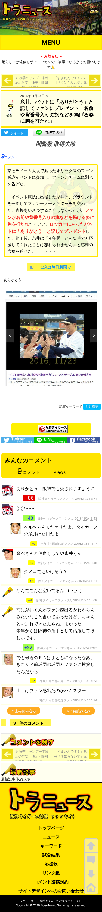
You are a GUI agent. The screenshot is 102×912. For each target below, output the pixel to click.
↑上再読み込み (23, 711)
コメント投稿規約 (51, 881)
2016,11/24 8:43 (86, 518)
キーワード (51, 846)
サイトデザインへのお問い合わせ (51, 890)
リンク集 (51, 872)
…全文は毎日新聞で (54, 267)
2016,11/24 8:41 (86, 499)
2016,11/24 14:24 (85, 700)
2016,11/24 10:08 (85, 600)
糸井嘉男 (91, 407)
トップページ (51, 828)
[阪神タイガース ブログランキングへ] (53, 427)
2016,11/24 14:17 (85, 544)
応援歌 (51, 863)
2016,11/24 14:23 (85, 681)
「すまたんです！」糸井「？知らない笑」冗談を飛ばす (70, 83)
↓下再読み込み (78, 711)
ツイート (16, 133)
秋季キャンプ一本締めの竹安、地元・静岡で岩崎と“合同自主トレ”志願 (31, 85)
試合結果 (51, 855)
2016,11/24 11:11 (86, 581)
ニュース (51, 837)
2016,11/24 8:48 (86, 563)
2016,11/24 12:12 (85, 648)
